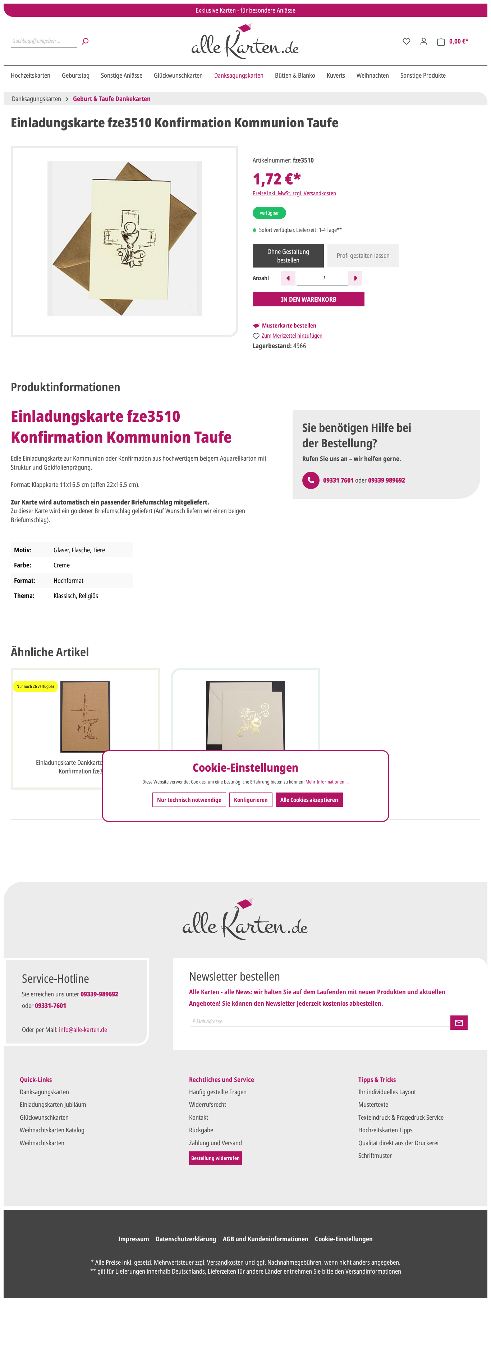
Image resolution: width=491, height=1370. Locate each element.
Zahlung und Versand (215, 1142)
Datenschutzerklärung (186, 1238)
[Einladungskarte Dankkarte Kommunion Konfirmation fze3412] (245, 717)
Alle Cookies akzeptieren (309, 800)
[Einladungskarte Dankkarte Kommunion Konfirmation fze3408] (85, 717)
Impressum (133, 1238)
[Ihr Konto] (423, 41)
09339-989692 (99, 994)
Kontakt (198, 1117)
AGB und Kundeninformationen (265, 1238)
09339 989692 (386, 480)
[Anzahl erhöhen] (355, 278)
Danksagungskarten (44, 1091)
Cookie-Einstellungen (344, 1238)
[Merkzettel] (406, 41)
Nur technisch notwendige (189, 800)
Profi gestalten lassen (363, 255)
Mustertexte (373, 1104)
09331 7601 (338, 480)
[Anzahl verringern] (288, 278)
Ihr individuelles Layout (387, 1091)
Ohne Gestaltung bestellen (288, 255)
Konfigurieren (251, 800)
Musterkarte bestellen (289, 325)
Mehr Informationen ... (327, 782)
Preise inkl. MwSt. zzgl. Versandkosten (294, 193)
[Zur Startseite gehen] (245, 41)
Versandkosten (225, 1262)
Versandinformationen (373, 1271)
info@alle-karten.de (83, 1029)
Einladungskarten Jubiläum (53, 1104)
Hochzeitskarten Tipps (385, 1129)
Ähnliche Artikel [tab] (50, 651)
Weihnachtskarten (42, 1142)
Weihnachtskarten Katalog (52, 1129)
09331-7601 (50, 1005)
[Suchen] (85, 41)
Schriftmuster (375, 1155)
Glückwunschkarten (44, 1117)
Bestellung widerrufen (215, 1158)
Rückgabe (201, 1129)
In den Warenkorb (308, 299)
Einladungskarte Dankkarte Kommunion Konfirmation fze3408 (85, 766)
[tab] (65, 387)
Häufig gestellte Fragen (218, 1091)
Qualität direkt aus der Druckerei (398, 1142)
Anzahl (261, 278)
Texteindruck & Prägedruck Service (401, 1117)
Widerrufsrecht (207, 1104)
